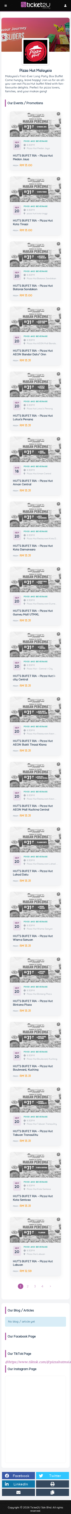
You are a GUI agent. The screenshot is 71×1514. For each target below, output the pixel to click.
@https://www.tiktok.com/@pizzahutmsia (38, 1362)
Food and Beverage (36, 141)
